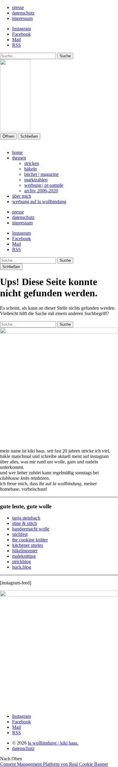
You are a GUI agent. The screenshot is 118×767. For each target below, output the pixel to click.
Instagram (21, 28)
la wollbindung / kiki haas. (53, 742)
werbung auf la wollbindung (39, 201)
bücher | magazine (41, 174)
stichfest (20, 534)
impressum (22, 18)
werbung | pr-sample (43, 185)
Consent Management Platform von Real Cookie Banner (54, 764)
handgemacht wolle (30, 528)
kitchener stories (27, 545)
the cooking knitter (30, 539)
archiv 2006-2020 (41, 190)
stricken (31, 163)
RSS (16, 45)
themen (19, 157)
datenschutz (23, 12)
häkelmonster (25, 550)
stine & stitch (24, 523)
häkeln (30, 168)
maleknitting (24, 556)
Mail (16, 39)
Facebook (21, 34)
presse (18, 7)
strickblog (21, 561)
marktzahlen (36, 179)
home (17, 152)
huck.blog (21, 567)
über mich (21, 196)
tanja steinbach (26, 517)
